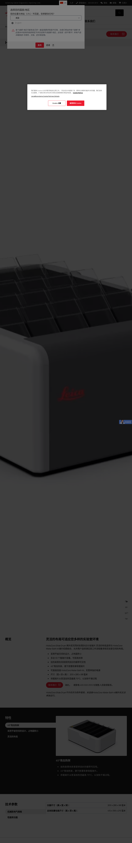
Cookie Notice (78, 93)
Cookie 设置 (56, 103)
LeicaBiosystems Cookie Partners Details (45, 96)
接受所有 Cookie (75, 103)
